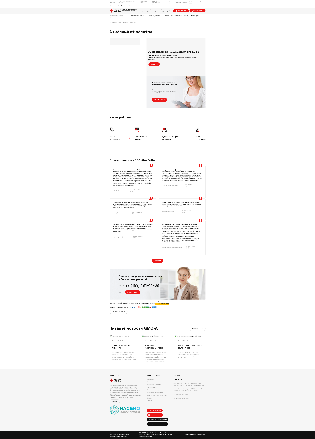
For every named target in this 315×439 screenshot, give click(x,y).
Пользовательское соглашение (119, 434)
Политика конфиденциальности (119, 436)
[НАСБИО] (125, 409)
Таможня (171, 2)
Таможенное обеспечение (155, 392)
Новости (178, 2)
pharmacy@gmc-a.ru (182, 398)
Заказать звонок (132, 292)
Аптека (166, 15)
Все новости (196, 328)
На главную (154, 64)
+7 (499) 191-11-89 (150, 11)
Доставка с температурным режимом (127, 2)
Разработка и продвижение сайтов (194, 434)
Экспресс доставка (154, 15)
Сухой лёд (186, 15)
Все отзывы (157, 260)
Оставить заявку (159, 99)
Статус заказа (198, 10)
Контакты (185, 2)
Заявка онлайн (182, 10)
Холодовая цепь (144, 2)
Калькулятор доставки (162, 303)
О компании (112, 2)
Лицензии (115, 401)
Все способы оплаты (118, 311)
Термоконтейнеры (176, 15)
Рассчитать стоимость (159, 419)
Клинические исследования (156, 2)
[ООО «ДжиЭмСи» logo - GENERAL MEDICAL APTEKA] (115, 11)
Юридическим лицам (137, 15)
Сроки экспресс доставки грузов (157, 395)
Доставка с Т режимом (154, 384)
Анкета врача (195, 15)
